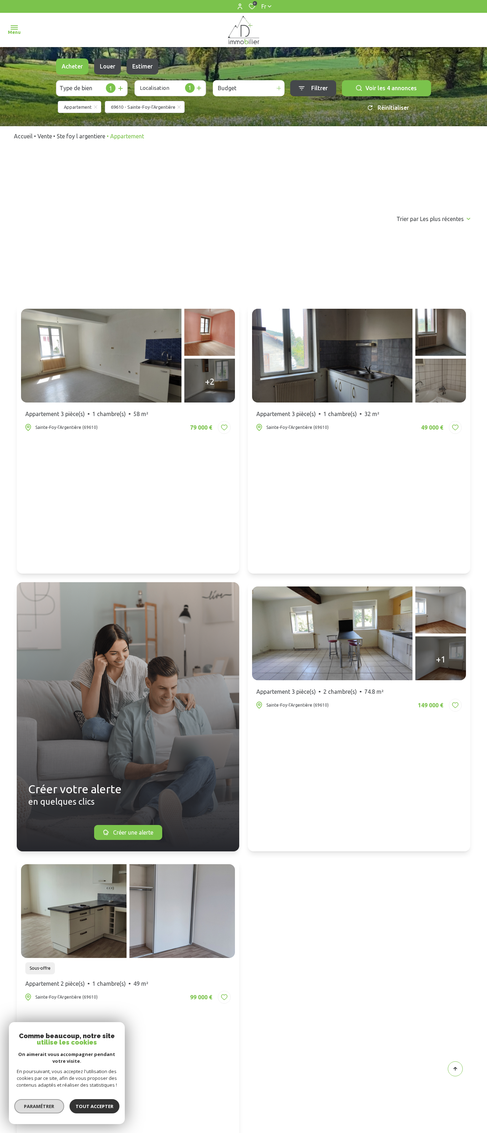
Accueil (23, 136)
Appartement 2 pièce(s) (86, 983)
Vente (44, 136)
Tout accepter (94, 1106)
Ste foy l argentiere (81, 136)
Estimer (142, 66)
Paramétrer (39, 1106)
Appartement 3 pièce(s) (86, 414)
